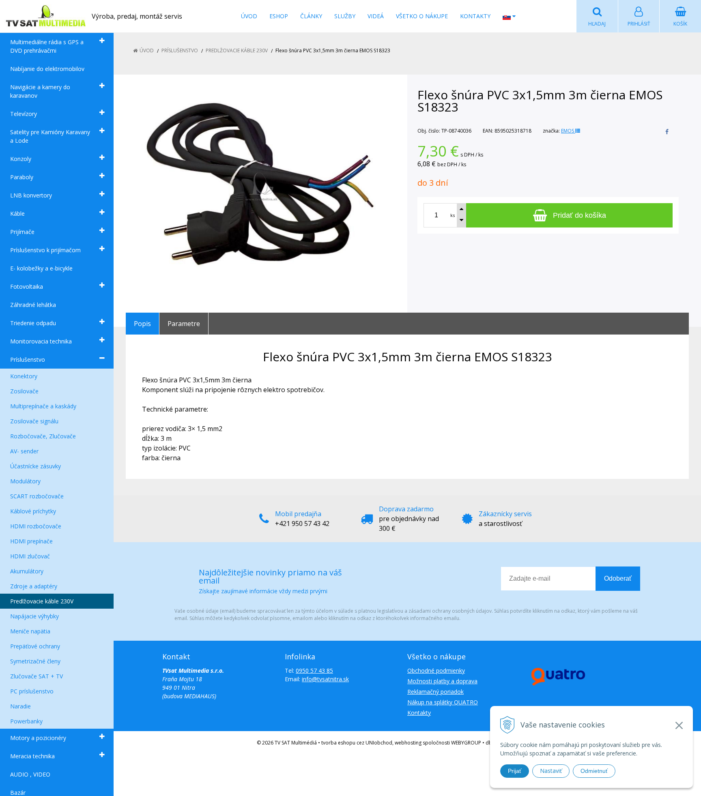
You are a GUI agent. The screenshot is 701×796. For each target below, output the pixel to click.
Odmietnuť (594, 771)
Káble (17, 213)
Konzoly (20, 159)
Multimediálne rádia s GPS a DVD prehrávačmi (47, 46)
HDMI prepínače (31, 541)
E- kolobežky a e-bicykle (41, 268)
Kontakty (475, 16)
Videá (376, 16)
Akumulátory (26, 571)
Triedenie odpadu (33, 323)
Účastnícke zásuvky (35, 466)
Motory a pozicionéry (38, 738)
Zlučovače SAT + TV (36, 676)
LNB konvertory (31, 195)
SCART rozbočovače (37, 496)
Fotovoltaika (26, 286)
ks (452, 215)
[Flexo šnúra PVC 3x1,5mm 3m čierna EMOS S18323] (261, 186)
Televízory (23, 114)
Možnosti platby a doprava (442, 681)
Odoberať (618, 578)
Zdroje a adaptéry (33, 586)
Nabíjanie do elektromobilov (47, 69)
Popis (142, 323)
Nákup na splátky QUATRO (442, 702)
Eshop (278, 16)
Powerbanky (26, 721)
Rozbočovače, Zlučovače (43, 436)
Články (311, 16)
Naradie (20, 706)
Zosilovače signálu (34, 421)
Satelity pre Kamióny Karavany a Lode (50, 136)
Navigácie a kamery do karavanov (40, 91)
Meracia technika (32, 756)
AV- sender (24, 451)
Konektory (23, 376)
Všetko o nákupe (422, 16)
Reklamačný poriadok (435, 691)
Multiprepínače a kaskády (43, 406)
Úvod (249, 16)
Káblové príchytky (33, 511)
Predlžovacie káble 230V (41, 601)
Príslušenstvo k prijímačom (45, 250)
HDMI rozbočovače (35, 526)
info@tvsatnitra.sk (325, 679)
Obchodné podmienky (436, 670)
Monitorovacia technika (41, 341)
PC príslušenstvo (32, 691)
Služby (344, 16)
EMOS (568, 130)
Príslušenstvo (27, 359)
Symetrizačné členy (35, 661)
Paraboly (21, 177)
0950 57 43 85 (314, 670)
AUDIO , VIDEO (30, 774)
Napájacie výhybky (34, 616)
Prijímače (22, 232)
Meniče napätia (30, 631)
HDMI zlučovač (30, 556)
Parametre (184, 323)
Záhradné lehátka (33, 305)
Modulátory (25, 481)
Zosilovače (24, 391)
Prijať (514, 771)
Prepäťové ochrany (35, 646)
